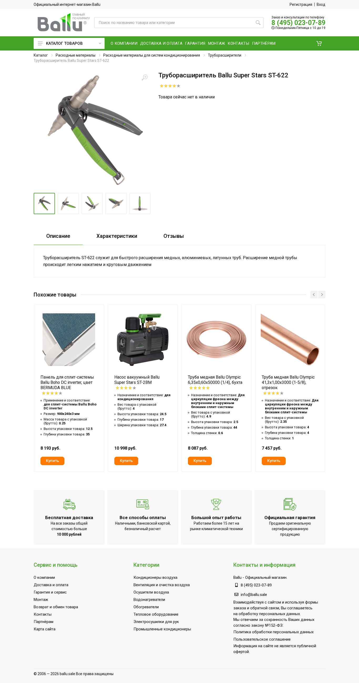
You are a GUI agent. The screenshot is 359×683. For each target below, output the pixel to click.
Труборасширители (224, 55)
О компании (44, 577)
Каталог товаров (64, 43)
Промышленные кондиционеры (162, 629)
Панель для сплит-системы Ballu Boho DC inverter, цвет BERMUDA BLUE (67, 382)
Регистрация (301, 4)
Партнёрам (43, 621)
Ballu (237, 577)
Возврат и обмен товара (56, 607)
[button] (319, 43)
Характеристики (116, 236)
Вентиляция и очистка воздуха (162, 584)
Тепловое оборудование (156, 614)
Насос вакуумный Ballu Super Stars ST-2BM (137, 380)
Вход (321, 4)
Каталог (41, 55)
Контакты (43, 614)
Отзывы (173, 236)
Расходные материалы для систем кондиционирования (151, 55)
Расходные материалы (75, 55)
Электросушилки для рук (156, 621)
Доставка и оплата (51, 584)
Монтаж (41, 599)
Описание (58, 236)
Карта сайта (44, 629)
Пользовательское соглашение (262, 639)
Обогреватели (146, 607)
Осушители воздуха (151, 592)
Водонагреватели (149, 599)
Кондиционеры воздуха (155, 577)
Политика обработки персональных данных (273, 632)
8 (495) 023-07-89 (298, 23)
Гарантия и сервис (50, 592)
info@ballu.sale (254, 594)
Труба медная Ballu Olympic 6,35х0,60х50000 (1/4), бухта (215, 380)
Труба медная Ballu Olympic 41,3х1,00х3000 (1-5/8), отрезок (288, 382)
